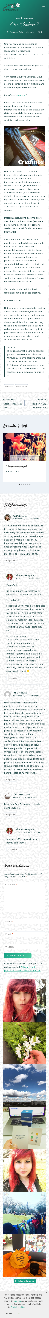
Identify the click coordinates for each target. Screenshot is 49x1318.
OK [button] (18, 1313)
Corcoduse (27, 18)
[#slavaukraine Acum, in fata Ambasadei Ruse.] (24, 1213)
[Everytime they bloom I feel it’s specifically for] (24, 1043)
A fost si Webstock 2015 (12, 403)
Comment (11, 884)
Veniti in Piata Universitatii (39, 403)
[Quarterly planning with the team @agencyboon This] (24, 1128)
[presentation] (24, 447)
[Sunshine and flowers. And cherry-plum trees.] (24, 1170)
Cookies (17, 1301)
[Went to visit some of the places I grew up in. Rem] (24, 1000)
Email (9, 934)
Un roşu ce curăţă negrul (16, 466)
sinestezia (20, 94)
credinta (9, 386)
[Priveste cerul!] (24, 1085)
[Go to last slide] (7, 457)
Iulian (16, 692)
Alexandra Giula (16, 32)
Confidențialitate (18, 1307)
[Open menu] (43, 7)
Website (9, 946)
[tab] (19, 484)
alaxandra (22, 575)
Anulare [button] (8, 1313)
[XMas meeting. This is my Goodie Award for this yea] (24, 1255)
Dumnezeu (21, 386)
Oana (16, 515)
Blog (18, 18)
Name (9, 921)
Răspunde (10, 560)
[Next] (42, 457)
